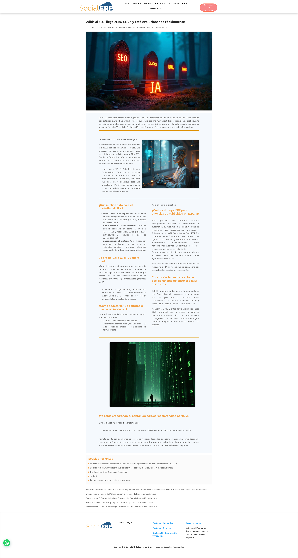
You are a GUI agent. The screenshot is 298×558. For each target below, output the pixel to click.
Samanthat (91, 498)
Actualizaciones (126, 27)
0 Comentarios (161, 27)
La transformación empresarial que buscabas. (110, 480)
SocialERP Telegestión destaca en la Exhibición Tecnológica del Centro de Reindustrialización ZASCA (133, 463)
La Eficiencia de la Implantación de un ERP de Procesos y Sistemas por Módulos (172, 489)
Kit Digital (160, 3)
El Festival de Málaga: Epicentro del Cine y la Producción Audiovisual (127, 494)
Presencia (155, 9)
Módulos (137, 3)
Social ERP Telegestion (97, 27)
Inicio (127, 3)
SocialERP (150, 27)
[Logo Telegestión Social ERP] (99, 528)
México (135, 27)
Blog (184, 3)
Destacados (174, 3)
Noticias (142, 27)
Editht (88, 502)
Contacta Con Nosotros (208, 7)
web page (90, 494)
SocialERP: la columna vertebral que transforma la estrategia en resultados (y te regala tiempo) (131, 468)
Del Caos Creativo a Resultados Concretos (108, 472)
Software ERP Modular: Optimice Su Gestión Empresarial (110, 489)
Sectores (148, 3)
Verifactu (94, 476)
